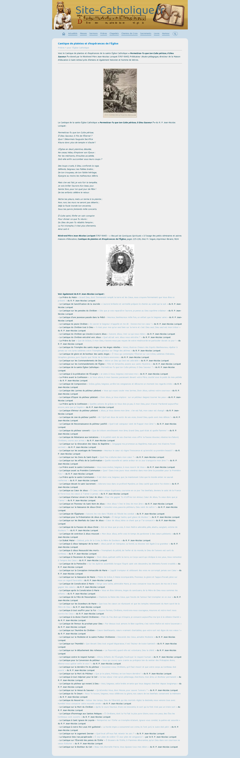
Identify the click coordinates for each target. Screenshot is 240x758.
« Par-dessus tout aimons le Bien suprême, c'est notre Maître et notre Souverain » (142, 624)
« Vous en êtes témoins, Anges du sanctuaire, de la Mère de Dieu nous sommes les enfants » (118, 592)
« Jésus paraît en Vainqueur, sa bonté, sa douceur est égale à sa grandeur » (134, 544)
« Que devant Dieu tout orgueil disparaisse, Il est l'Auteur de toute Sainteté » (120, 644)
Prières (103, 34)
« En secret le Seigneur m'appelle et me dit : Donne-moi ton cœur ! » (120, 324)
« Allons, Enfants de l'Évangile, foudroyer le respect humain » (124, 657)
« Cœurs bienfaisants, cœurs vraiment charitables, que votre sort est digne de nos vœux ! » (138, 631)
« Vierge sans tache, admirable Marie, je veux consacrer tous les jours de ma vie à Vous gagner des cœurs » (117, 585)
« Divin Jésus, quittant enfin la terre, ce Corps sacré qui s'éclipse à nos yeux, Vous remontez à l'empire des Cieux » (120, 559)
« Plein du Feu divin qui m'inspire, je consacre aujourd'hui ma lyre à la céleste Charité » (140, 617)
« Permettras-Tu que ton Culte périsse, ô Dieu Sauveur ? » (127, 367)
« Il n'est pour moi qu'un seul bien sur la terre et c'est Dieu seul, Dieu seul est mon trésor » (137, 328)
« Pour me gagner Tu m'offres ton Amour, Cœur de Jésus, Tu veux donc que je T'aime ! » (117, 499)
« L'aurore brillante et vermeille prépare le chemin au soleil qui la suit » (134, 304)
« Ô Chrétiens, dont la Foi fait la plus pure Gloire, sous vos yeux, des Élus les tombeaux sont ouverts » (116, 715)
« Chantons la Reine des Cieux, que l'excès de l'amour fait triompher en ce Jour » (135, 597)
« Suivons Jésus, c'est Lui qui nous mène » (127, 334)
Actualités (72, 34)
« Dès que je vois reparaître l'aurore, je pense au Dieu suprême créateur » (133, 311)
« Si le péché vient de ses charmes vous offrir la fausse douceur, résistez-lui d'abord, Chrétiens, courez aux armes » (118, 439)
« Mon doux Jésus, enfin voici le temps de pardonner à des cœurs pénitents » (136, 534)
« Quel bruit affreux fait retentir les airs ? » (115, 734)
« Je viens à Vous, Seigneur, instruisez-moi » (119, 374)
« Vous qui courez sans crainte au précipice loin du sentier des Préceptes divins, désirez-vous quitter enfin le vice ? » (116, 662)
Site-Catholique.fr (120, 11)
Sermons (93, 34)
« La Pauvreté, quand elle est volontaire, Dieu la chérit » (129, 651)
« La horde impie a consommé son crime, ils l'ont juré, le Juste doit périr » (136, 727)
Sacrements (145, 34)
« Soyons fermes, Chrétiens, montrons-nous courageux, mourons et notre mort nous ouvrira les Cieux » (117, 612)
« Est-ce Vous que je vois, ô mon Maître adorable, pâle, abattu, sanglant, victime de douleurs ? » (117, 529)
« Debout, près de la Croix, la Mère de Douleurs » (98, 541)
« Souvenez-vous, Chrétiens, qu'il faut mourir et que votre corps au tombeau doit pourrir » (117, 669)
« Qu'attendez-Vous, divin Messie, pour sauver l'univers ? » (122, 691)
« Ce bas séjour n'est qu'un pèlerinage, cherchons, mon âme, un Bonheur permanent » (138, 677)
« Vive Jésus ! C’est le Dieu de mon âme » (124, 504)
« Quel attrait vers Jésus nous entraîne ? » (122, 338)
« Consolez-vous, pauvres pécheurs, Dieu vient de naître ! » (129, 507)
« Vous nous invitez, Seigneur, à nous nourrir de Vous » (120, 467)
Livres (156, 34)
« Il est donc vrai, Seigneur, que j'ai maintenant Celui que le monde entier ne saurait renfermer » (115, 479)
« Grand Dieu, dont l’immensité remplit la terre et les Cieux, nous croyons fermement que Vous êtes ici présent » (116, 299)
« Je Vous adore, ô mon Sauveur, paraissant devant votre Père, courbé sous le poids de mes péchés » (120, 379)
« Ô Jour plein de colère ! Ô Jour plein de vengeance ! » (119, 737)
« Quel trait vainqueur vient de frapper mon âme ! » (132, 424)
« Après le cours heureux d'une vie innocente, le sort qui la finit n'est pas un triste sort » (135, 707)
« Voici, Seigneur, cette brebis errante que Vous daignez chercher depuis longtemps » (138, 684)
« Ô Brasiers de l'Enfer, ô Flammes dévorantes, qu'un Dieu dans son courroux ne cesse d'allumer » (119, 742)
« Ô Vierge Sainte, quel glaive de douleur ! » (130, 517)
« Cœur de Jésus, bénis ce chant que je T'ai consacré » (129, 521)
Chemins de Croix (129, 34)
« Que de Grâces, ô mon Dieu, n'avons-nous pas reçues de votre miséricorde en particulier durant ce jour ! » (127, 341)
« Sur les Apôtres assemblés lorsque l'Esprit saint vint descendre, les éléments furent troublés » (132, 564)
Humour (166, 34)
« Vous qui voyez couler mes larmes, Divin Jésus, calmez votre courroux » (137, 391)
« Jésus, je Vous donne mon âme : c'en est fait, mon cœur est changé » (132, 411)
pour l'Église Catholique (78, 48)
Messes (83, 34)
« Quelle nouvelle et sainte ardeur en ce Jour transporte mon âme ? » (136, 461)
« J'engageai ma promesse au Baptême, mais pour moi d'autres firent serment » (116, 445)
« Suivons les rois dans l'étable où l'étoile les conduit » (110, 514)
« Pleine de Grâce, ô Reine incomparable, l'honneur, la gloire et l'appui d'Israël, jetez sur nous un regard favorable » (117, 579)
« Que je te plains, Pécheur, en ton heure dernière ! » (118, 674)
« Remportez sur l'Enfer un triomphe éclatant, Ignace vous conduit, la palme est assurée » (137, 720)
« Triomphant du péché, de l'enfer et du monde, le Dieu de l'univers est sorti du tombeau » (116, 552)
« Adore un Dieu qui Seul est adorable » (121, 361)
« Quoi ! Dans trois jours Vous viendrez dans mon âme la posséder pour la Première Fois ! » (119, 472)
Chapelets (114, 34)
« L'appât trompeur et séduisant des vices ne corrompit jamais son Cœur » (143, 571)
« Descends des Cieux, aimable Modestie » (135, 637)
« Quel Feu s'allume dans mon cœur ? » (117, 457)
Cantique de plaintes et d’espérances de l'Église (88, 43)
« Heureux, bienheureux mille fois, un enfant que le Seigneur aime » (136, 318)
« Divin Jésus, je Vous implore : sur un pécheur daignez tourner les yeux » (133, 397)
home (64, 34)
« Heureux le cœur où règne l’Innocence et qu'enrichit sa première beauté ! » (138, 451)
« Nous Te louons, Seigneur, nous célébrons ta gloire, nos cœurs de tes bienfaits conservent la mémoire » (119, 695)
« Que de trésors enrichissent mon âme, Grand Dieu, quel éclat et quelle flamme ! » (129, 431)
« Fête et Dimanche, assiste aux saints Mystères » (128, 364)
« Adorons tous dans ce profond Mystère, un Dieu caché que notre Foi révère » (133, 484)
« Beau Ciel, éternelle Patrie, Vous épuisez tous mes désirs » (121, 747)
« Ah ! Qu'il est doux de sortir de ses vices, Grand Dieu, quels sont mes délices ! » (134, 417)
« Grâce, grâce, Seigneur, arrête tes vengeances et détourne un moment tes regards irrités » (130, 384)
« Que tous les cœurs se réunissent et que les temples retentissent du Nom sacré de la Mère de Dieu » (119, 605)
